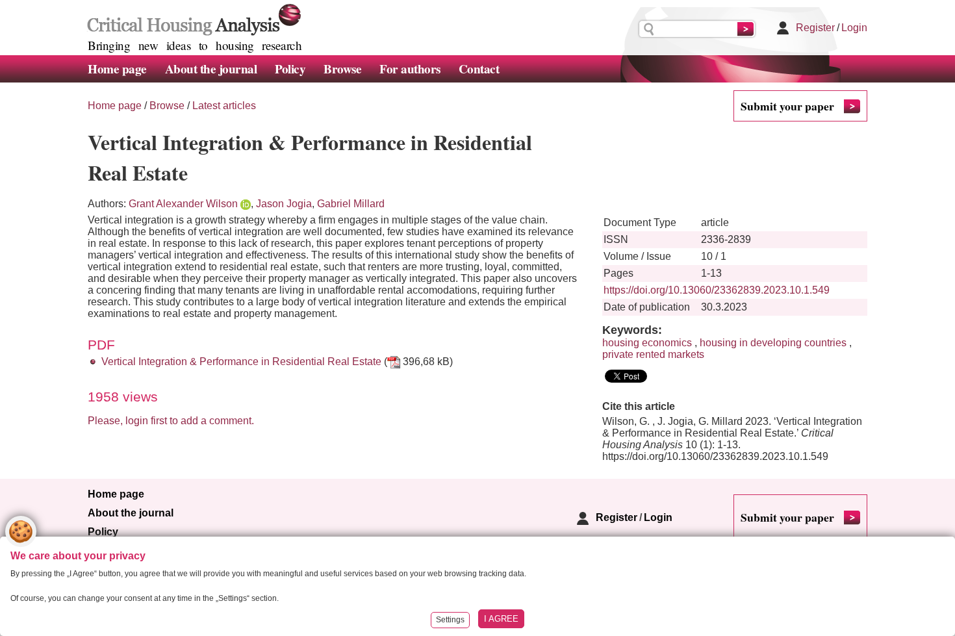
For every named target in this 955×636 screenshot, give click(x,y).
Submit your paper (787, 105)
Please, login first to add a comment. (171, 420)
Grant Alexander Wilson (183, 203)
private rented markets (653, 354)
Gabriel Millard (351, 203)
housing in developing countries (773, 342)
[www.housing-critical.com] (191, 18)
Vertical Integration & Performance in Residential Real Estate (241, 361)
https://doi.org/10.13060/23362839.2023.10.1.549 (717, 290)
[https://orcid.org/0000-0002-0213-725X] (245, 203)
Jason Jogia (284, 203)
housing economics (647, 342)
